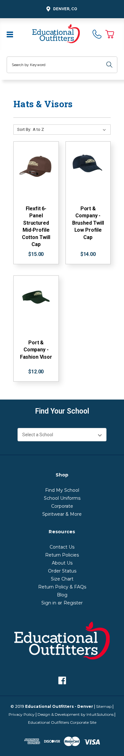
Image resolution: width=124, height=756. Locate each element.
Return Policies (62, 555)
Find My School (62, 490)
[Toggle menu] (10, 34)
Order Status (62, 571)
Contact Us (62, 547)
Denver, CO (65, 9)
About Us (62, 563)
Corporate (62, 506)
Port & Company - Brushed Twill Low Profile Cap (88, 223)
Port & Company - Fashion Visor (36, 350)
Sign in (48, 603)
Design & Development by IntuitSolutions (76, 714)
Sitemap (104, 706)
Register (73, 603)
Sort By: (24, 129)
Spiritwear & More (62, 514)
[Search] (109, 64)
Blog (62, 595)
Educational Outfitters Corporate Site (62, 722)
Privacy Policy (22, 714)
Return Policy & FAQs (62, 587)
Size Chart (62, 579)
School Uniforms (62, 498)
